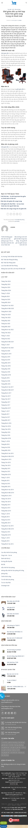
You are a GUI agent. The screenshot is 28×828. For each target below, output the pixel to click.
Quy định (17, 804)
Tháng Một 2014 (5, 523)
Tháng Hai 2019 (5, 360)
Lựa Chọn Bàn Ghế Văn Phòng (9, 265)
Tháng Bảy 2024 (5, 284)
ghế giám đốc (20, 89)
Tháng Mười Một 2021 (7, 341)
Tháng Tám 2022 (5, 332)
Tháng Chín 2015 (6, 462)
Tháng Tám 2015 (5, 465)
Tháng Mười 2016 (6, 423)
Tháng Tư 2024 (5, 293)
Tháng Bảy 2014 (5, 504)
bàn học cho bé (16, 750)
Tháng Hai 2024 (5, 299)
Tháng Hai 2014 (5, 520)
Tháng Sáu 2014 (5, 508)
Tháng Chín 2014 (6, 498)
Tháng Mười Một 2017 (7, 390)
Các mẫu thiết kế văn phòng (9, 552)
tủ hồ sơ (23, 747)
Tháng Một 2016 (5, 450)
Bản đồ (18, 776)
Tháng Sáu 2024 (5, 287)
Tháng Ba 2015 (5, 480)
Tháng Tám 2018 (5, 366)
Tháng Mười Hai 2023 (7, 305)
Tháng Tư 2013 (5, 538)
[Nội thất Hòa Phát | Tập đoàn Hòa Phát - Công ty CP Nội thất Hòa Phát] (14, 3)
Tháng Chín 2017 (6, 396)
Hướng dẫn (23, 804)
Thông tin (4, 804)
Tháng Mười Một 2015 (7, 456)
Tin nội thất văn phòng (13, 9)
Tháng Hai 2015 (5, 483)
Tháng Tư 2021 (5, 344)
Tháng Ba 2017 (5, 414)
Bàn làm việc (21, 752)
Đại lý (9, 805)
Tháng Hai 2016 (5, 447)
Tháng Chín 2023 (6, 314)
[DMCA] (14, 784)
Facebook (3, 826)
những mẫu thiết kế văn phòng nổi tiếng (12, 570)
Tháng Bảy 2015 (5, 468)
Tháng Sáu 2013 (5, 532)
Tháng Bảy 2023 (5, 320)
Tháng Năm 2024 (6, 290)
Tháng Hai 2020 (5, 351)
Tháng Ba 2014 (5, 517)
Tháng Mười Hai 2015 (7, 453)
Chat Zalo (3, 823)
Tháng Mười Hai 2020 (7, 347)
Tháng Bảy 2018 (5, 369)
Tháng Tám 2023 (5, 317)
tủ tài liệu (11, 745)
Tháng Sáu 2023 (5, 323)
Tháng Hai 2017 (5, 417)
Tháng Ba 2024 (5, 296)
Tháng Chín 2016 (6, 426)
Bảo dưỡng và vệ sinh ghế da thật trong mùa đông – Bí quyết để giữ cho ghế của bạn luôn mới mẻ (20, 241)
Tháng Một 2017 (5, 420)
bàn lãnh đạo (21, 742)
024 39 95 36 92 (21, 778)
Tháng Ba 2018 (5, 378)
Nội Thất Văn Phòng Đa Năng (9, 259)
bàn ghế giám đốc (5, 752)
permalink (17, 221)
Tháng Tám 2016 (5, 429)
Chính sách (11, 804)
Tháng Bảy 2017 (5, 402)
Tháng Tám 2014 (5, 501)
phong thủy (4, 573)
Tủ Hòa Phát (4, 742)
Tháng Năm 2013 (6, 535)
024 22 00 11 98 (12, 778)
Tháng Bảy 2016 (5, 432)
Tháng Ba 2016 (5, 444)
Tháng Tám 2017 (5, 399)
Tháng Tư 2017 (5, 411)
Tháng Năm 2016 (6, 438)
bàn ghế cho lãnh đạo (6, 750)
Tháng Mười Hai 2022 (7, 329)
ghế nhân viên (5, 745)
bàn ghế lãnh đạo (5, 747)
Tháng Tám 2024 (5, 281)
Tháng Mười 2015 (6, 459)
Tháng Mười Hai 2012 (7, 544)
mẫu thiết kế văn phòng (8, 567)
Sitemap (19, 805)
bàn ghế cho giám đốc (15, 747)
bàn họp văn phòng (19, 745)
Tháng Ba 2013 (5, 541)
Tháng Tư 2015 (5, 477)
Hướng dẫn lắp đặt (6, 561)
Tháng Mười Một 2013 (7, 529)
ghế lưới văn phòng (12, 742)
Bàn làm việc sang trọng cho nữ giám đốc (13, 208)
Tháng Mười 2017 (6, 393)
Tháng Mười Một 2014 (7, 492)
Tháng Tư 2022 (5, 335)
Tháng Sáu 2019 (5, 357)
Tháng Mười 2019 (6, 354)
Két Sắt (3, 564)
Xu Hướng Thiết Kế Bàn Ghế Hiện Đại (11, 256)
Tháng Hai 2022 (5, 338)
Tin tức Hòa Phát (6, 582)
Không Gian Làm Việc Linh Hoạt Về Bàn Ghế (13, 268)
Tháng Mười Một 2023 (7, 308)
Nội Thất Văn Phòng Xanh (8, 262)
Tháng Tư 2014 (5, 514)
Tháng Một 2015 (5, 486)
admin (19, 20)
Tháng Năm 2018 (6, 375)
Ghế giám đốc (5, 53)
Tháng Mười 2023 (6, 311)
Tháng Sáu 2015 (5, 471)
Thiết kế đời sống (6, 576)
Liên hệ (13, 805)
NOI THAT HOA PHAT (20, 807)
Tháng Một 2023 (5, 326)
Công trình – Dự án (6, 555)
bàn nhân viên (14, 752)
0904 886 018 (11, 793)
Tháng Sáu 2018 (5, 372)
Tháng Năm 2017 (6, 408)
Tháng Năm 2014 (6, 510)
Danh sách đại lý (5, 558)
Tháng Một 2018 (5, 384)
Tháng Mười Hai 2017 (7, 387)
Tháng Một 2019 (5, 363)
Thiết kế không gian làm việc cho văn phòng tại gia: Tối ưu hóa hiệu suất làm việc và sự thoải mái (7, 241)
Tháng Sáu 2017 (5, 405)
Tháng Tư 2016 (5, 441)
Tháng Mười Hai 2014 (7, 489)
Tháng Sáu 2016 (5, 435)
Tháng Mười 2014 (6, 495)
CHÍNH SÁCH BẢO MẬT (20, 812)
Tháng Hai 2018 (5, 381)
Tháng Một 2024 (5, 302)
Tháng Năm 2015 (6, 474)
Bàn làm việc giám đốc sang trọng (11, 201)
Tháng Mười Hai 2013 (7, 526)
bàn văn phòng (5, 755)
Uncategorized (5, 585)
